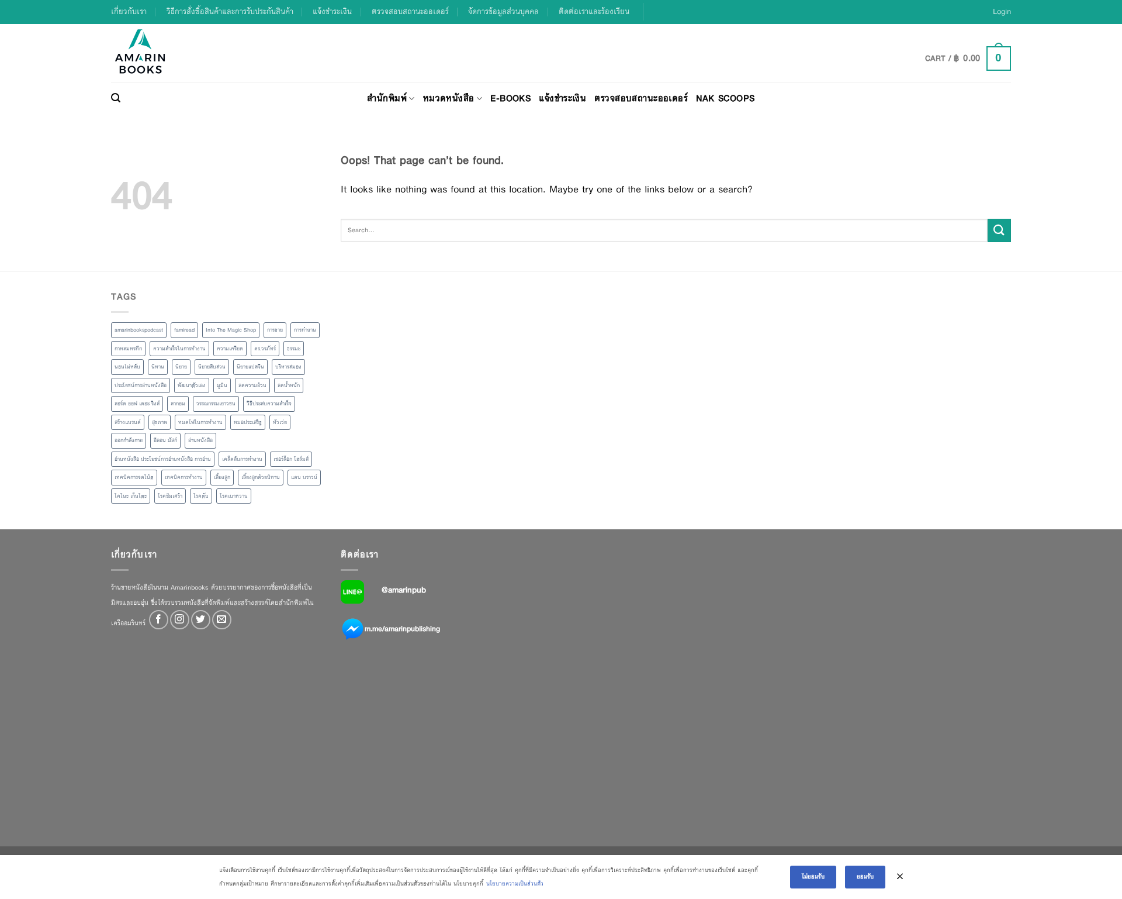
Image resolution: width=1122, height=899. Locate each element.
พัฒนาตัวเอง (192, 385)
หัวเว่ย (280, 422)
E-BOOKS (510, 98)
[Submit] (999, 230)
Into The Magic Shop (231, 330)
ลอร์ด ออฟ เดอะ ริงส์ (137, 403)
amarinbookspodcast (139, 330)
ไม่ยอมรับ (813, 876)
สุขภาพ (159, 422)
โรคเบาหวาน (234, 496)
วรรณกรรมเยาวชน (216, 403)
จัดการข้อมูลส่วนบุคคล (503, 11)
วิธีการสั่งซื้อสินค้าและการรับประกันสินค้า (230, 11)
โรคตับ (201, 496)
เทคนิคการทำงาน (184, 477)
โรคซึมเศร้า (170, 496)
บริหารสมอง (288, 366)
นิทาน (157, 366)
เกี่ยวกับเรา (129, 11)
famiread (184, 330)
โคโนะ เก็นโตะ (131, 496)
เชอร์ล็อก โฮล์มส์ (291, 459)
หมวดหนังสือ (449, 98)
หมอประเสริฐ (248, 422)
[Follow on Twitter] (200, 619)
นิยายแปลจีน (250, 366)
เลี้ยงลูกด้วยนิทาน (260, 477)
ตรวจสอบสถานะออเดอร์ (410, 11)
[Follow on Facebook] (158, 619)
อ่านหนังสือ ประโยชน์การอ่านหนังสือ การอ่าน (163, 459)
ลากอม (178, 403)
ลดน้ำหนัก (289, 385)
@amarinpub (404, 590)
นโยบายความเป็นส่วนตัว (514, 883)
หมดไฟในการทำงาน (200, 422)
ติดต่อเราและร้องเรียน (594, 11)
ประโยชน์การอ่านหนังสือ (141, 385)
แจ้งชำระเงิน (332, 11)
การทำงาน (305, 330)
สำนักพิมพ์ (387, 98)
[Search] (115, 98)
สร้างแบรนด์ (128, 422)
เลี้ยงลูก (222, 477)
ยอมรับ (865, 876)
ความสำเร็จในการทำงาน (179, 348)
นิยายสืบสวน (212, 366)
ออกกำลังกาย (129, 440)
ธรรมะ (293, 348)
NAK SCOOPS (725, 98)
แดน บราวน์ (304, 477)
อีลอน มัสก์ (165, 440)
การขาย (275, 330)
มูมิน (222, 385)
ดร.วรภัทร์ (265, 348)
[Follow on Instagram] (179, 619)
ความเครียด (230, 348)
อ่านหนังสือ (200, 440)
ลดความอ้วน (252, 385)
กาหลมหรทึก (128, 348)
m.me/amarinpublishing (402, 628)
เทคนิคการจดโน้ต (134, 477)
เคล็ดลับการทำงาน (242, 459)
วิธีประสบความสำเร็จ (269, 403)
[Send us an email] (221, 619)
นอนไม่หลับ (127, 366)
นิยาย (181, 366)
